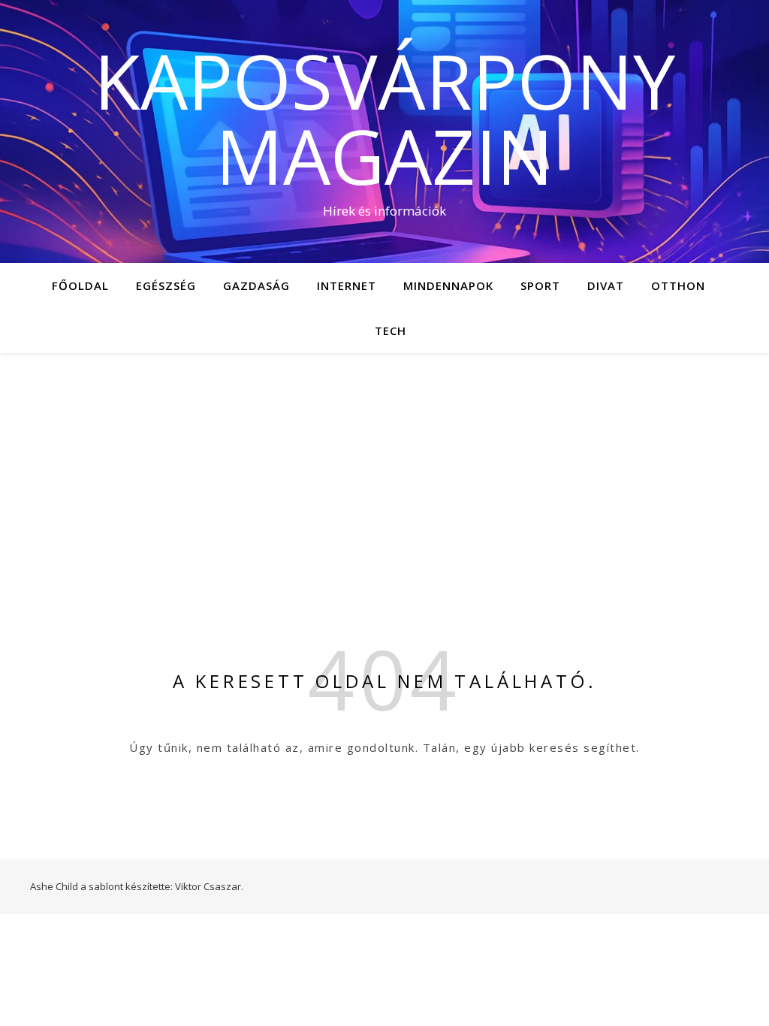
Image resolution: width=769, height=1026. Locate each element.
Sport (540, 285)
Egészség (166, 285)
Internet (346, 285)
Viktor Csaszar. (209, 886)
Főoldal (80, 285)
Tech (390, 330)
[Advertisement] (384, 466)
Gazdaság (256, 285)
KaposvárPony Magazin (384, 118)
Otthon (678, 285)
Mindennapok (448, 285)
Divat (605, 285)
